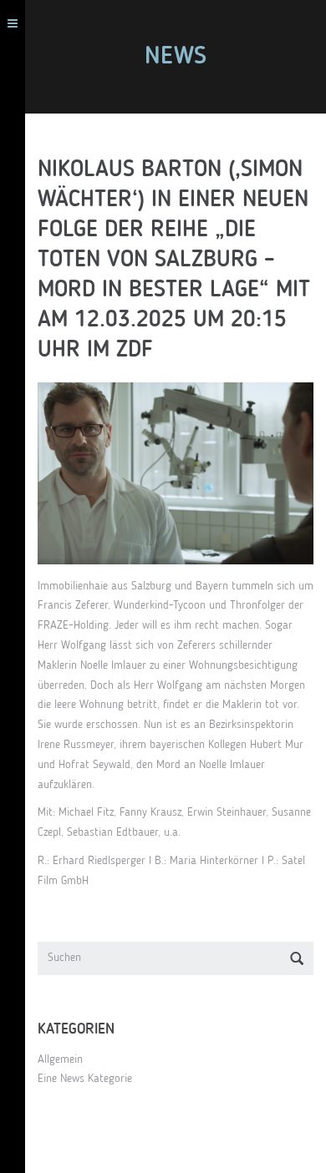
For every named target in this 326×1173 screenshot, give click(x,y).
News (175, 56)
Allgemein (60, 1059)
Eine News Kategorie (85, 1079)
